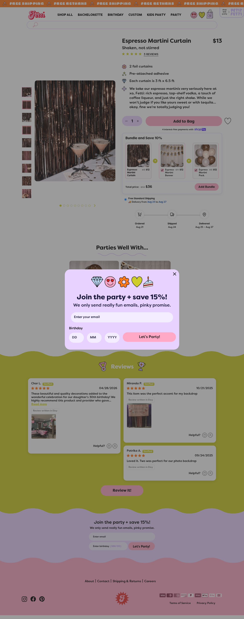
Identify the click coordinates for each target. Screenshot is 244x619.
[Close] (174, 274)
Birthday (76, 328)
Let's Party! (149, 337)
